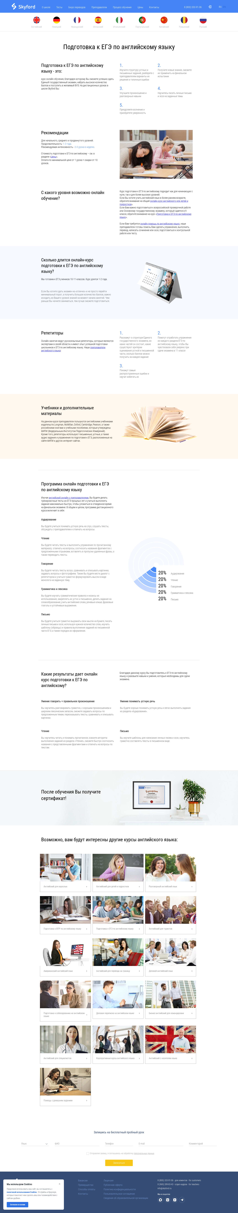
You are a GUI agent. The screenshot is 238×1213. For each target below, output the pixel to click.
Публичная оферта (113, 1184)
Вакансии (83, 1180)
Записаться (119, 1162)
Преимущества (85, 1184)
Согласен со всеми (17, 1204)
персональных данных (144, 1153)
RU (220, 7)
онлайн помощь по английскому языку (160, 223)
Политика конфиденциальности (120, 1189)
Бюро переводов (76, 7)
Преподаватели (99, 7)
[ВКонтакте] (168, 1200)
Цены (140, 7)
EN (224, 7)
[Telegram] (182, 1200)
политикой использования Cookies (22, 1192)
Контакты (154, 7)
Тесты (59, 7)
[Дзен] (175, 1200)
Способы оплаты (86, 1189)
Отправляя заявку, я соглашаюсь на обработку (122, 1153)
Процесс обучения (122, 7)
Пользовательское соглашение (119, 1193)
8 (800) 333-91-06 (193, 7)
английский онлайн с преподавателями (69, 497)
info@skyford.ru (164, 1188)
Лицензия (108, 1180)
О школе (46, 7)
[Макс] (160, 1200)
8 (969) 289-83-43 (165, 1184)
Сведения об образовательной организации (126, 1198)
